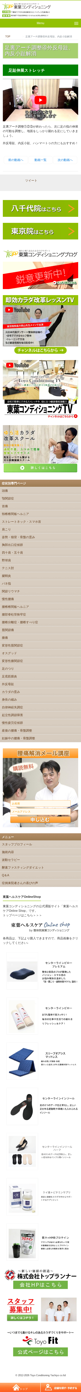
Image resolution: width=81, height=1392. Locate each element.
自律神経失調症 (12, 707)
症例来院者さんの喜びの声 (20, 883)
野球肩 (6, 560)
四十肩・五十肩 (12, 552)
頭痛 (5, 490)
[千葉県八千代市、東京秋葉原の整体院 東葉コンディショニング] (26, 9)
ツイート (31, 180)
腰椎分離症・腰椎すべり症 (20, 622)
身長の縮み (9, 699)
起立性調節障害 (12, 715)
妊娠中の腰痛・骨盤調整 (18, 738)
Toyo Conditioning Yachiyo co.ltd (48, 1375)
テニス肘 (8, 568)
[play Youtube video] (40, 100)
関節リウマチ (11, 591)
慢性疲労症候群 (12, 722)
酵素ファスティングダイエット (23, 867)
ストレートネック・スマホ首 (21, 521)
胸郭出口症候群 (12, 544)
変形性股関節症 (12, 645)
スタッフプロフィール (17, 844)
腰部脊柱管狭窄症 (14, 614)
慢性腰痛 (8, 599)
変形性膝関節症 (12, 661)
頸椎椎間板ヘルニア (15, 514)
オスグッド (9, 653)
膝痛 (5, 637)
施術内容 (8, 852)
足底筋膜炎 (9, 676)
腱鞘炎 (6, 575)
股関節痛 (8, 630)
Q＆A (5, 875)
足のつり (8, 668)
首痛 (5, 506)
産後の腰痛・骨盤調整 (17, 730)
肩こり (6, 529)
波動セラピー (11, 859)
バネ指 (6, 583)
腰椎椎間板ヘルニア (15, 606)
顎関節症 (8, 498)
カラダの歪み (11, 691)
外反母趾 (8, 684)
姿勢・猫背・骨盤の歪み (18, 537)
